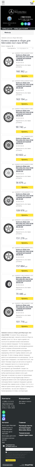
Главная (22, 422)
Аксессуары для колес (9, 436)
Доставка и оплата (25, 401)
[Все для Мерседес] (17, 12)
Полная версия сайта (7, 465)
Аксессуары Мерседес (9, 425)
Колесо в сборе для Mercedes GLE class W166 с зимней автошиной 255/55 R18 (24, 168)
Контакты (6, 398)
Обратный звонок (7, 404)
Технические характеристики (26, 434)
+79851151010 (25, 17)
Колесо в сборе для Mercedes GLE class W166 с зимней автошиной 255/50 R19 (24, 140)
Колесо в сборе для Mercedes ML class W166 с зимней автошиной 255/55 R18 (24, 279)
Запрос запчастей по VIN (9, 24)
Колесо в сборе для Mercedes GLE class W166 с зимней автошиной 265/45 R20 (24, 113)
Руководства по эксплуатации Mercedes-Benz (25, 427)
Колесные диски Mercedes (7, 432)
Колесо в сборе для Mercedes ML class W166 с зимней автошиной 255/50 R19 (24, 307)
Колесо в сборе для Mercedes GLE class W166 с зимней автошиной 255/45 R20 (24, 57)
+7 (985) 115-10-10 (8, 401)
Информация (24, 398)
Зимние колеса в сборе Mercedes (7, 428)
